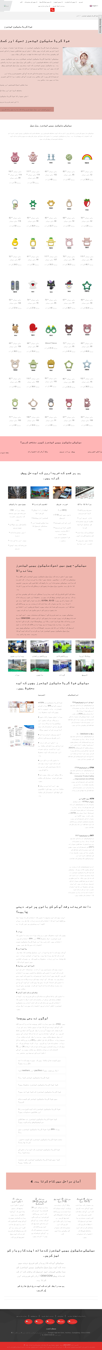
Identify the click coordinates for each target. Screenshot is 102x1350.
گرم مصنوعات (39, 1345)
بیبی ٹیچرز (57, 2)
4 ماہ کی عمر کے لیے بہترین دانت (55, 1347)
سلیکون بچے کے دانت (29, 1347)
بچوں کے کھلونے (70, 2)
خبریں (81, 2)
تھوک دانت (39, 1347)
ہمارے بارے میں (43, 6)
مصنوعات (60, 1316)
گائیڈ (46, 1345)
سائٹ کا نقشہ (29, 1345)
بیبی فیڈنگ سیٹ (45, 2)
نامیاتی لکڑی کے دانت (14, 1347)
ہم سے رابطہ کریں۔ (58, 6)
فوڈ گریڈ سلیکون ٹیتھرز (90, 16)
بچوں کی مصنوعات (30, 2)
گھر (21, 2)
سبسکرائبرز (51, 1328)
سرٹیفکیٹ (34, 1316)
